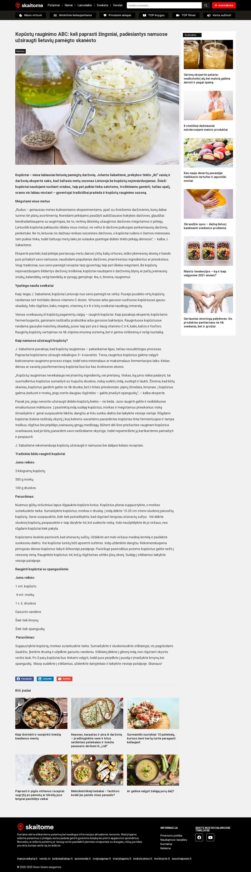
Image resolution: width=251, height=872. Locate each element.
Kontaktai (166, 844)
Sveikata (102, 5)
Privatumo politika (171, 835)
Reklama (165, 848)
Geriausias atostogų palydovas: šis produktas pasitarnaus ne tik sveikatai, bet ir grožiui (208, 322)
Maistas (20, 51)
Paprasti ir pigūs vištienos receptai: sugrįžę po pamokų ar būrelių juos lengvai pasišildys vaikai (40, 795)
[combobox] (164, 5)
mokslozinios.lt (142, 858)
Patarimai (54, 5)
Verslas (118, 5)
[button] (24, 679)
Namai (69, 5)
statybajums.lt (122, 858)
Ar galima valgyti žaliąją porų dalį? (150, 791)
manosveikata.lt (27, 858)
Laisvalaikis (85, 5)
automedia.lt (83, 858)
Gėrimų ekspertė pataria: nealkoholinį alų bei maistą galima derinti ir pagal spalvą (207, 78)
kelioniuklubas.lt (62, 858)
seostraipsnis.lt (181, 858)
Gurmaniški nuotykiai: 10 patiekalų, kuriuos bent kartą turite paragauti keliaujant (151, 738)
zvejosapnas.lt (102, 858)
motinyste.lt (162, 858)
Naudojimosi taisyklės (173, 839)
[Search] (206, 5)
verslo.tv (45, 858)
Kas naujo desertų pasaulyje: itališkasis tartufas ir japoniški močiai (205, 177)
